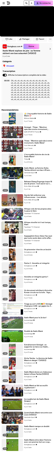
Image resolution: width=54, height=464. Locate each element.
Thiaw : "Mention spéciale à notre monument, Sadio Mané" (38, 142)
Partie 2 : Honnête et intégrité (36, 263)
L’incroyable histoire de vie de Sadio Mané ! (36, 155)
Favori (41, 39)
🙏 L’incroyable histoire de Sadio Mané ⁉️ (38, 115)
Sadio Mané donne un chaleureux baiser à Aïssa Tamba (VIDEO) (38, 373)
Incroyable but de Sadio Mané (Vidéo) (36, 400)
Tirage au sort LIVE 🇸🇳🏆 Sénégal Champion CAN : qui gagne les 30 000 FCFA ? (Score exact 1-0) (38, 305)
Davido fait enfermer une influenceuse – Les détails (35, 196)
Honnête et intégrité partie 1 (36, 277)
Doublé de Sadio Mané (33, 331)
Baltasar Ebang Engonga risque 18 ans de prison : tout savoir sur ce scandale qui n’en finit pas (38, 183)
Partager (25, 39)
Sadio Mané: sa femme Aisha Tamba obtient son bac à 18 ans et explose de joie (38, 169)
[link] (12, 46)
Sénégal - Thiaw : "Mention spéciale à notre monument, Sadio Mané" (36, 128)
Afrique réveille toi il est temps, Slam (37, 223)
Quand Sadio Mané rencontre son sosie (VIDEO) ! (38, 414)
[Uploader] (31, 3)
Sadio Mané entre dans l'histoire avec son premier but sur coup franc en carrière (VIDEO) (37, 441)
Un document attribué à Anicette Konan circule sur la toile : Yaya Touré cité (38, 291)
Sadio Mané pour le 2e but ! (35, 318)
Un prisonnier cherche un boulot (37, 250)
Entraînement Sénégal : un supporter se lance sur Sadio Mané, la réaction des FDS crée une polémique (37, 346)
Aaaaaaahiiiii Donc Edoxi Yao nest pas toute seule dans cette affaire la (38, 237)
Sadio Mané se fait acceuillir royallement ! (36, 387)
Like (10, 39)
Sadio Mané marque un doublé (36, 426)
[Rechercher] (26, 3)
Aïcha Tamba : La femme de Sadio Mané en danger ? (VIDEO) (38, 359)
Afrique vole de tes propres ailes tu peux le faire (37, 210)
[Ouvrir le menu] (4, 3)
